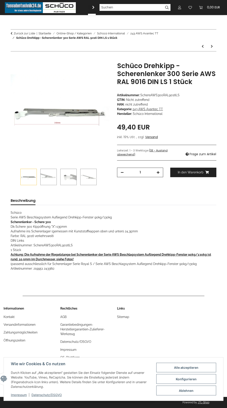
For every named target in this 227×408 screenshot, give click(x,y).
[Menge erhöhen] (158, 172)
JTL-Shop (203, 402)
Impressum (19, 395)
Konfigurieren (186, 379)
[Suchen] (167, 7)
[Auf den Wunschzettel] (101, 70)
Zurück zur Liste (24, 33)
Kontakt (9, 317)
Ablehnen (186, 390)
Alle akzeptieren (186, 367)
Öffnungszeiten (14, 340)
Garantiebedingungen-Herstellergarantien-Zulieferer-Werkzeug (82, 329)
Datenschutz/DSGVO (46, 395)
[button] (90, 7)
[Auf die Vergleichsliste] (89, 70)
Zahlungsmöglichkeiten (20, 332)
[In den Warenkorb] (14, 59)
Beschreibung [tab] (23, 200)
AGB (63, 317)
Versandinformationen (19, 324)
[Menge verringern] (122, 172)
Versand (151, 137)
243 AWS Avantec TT (148, 109)
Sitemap (123, 317)
